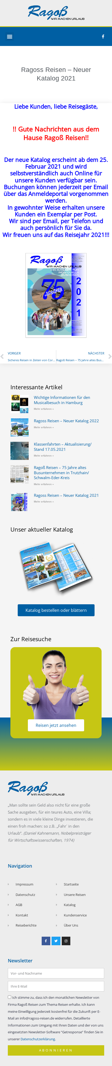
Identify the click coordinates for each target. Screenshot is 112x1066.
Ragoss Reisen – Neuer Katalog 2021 (66, 495)
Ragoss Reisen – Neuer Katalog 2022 (66, 420)
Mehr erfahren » (44, 408)
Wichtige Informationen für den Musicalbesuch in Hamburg (62, 400)
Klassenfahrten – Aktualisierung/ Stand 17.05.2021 (63, 446)
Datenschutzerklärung (38, 1039)
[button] (9, 36)
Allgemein (56, 59)
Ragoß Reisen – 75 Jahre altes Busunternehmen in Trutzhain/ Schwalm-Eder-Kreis (61, 472)
